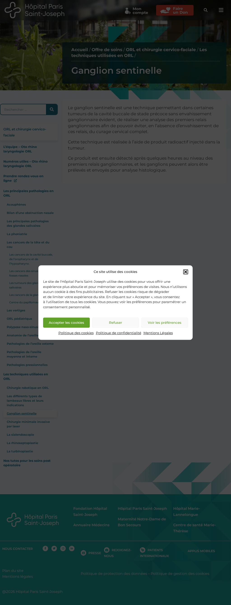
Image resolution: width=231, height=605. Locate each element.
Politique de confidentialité (118, 333)
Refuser (115, 322)
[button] (185, 272)
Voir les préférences (164, 322)
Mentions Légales (158, 333)
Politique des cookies (76, 333)
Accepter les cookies (66, 322)
